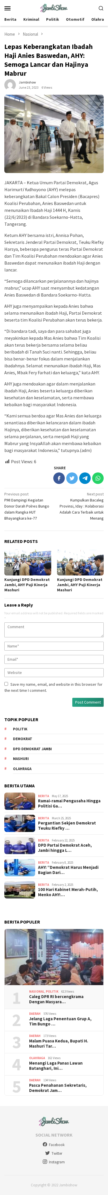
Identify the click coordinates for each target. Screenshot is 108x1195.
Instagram (57, 1162)
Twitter (57, 1153)
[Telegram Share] (85, 478)
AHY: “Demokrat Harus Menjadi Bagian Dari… (68, 870)
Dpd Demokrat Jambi (32, 748)
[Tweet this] (72, 478)
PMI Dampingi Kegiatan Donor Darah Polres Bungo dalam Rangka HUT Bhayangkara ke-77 (26, 506)
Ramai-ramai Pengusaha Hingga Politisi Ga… (69, 803)
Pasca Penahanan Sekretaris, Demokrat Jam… (58, 1088)
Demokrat (22, 738)
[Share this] (59, 478)
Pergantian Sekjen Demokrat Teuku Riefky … (67, 825)
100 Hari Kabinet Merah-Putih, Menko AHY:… (68, 892)
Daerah (35, 1014)
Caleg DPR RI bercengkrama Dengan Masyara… (56, 999)
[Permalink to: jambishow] (10, 84)
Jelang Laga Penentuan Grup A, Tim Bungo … (60, 1021)
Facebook (57, 1144)
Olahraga (22, 768)
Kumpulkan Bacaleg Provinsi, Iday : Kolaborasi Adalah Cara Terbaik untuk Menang (82, 506)
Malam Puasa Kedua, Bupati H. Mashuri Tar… (58, 1043)
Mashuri (21, 758)
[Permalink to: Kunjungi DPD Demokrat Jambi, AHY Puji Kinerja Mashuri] (27, 562)
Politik (20, 729)
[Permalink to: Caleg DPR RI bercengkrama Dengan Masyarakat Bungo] (54, 957)
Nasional (36, 991)
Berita (43, 796)
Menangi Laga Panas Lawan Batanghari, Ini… (56, 1066)
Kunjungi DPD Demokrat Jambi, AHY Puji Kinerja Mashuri (27, 584)
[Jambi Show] (54, 7)
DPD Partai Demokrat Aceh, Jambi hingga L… (65, 848)
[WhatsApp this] (98, 478)
